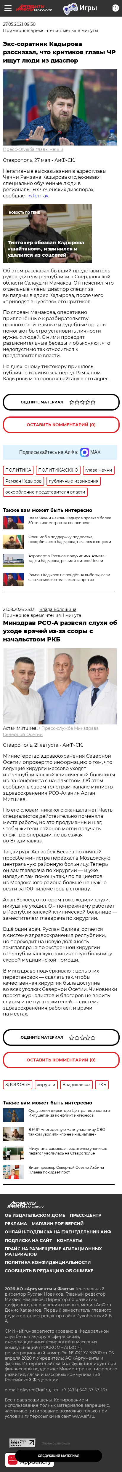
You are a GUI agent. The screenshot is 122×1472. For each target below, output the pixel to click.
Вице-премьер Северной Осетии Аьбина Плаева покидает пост (66, 1169)
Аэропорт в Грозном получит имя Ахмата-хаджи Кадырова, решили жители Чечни (67, 558)
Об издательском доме (35, 1215)
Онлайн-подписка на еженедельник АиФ (58, 1232)
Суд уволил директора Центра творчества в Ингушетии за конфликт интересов (69, 1112)
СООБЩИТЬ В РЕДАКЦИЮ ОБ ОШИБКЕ (49, 1270)
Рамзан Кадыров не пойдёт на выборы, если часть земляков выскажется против (69, 577)
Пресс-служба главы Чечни (33, 149)
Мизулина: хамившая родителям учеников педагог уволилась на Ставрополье (67, 1150)
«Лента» (38, 196)
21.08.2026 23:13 (19, 609)
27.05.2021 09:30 (19, 24)
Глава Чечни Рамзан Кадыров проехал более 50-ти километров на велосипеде (69, 520)
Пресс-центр (85, 1215)
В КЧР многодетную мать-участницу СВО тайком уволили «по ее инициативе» (66, 1131)
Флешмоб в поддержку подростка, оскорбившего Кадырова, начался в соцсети (69, 539)
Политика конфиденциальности (48, 1262)
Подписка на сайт (28, 1240)
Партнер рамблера (56, 1443)
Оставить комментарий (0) (61, 424)
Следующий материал (58, 1456)
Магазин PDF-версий (58, 1223)
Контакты (69, 1240)
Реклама (16, 1223)
